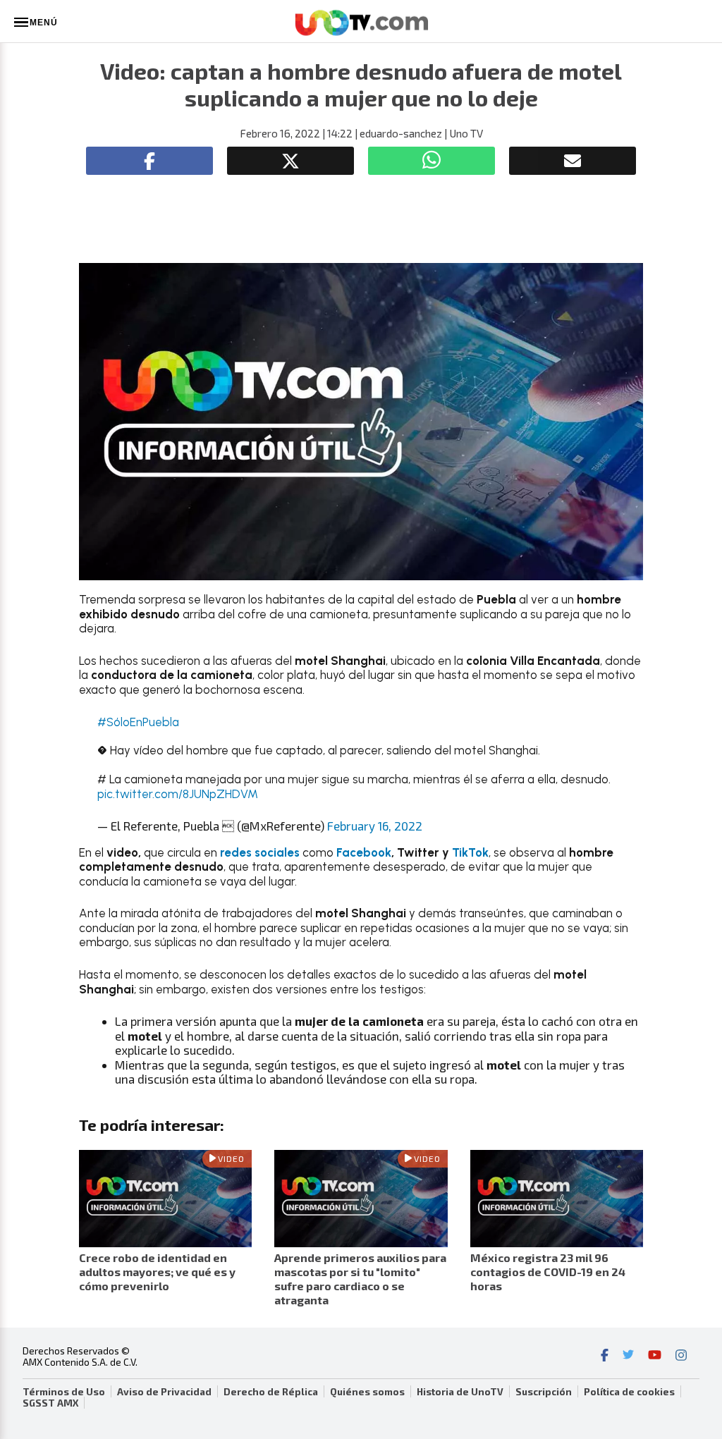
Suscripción (543, 1391)
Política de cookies (629, 1391)
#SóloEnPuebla (138, 722)
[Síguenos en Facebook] (605, 1356)
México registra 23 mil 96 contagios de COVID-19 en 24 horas (547, 1271)
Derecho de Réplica (271, 1391)
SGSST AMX (50, 1403)
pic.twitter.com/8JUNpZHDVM (177, 794)
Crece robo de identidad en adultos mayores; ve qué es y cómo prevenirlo (157, 1271)
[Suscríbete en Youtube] (654, 1356)
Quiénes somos (367, 1391)
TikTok (470, 852)
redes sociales (260, 852)
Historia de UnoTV (460, 1391)
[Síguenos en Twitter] (628, 1356)
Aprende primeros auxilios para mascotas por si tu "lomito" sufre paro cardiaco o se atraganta (360, 1278)
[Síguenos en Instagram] (681, 1356)
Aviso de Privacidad (164, 1391)
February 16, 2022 (374, 826)
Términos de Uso (64, 1391)
